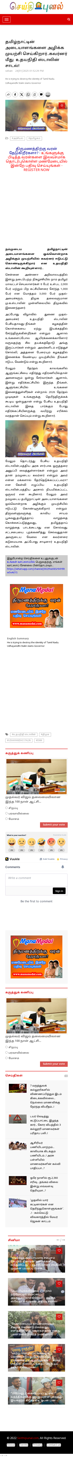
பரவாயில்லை (19, 813)
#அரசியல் (17, 138)
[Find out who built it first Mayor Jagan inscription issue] (18, 1202)
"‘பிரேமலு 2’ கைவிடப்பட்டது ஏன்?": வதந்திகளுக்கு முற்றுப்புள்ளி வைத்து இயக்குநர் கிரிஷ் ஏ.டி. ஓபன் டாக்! (36, 1397)
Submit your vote (54, 824)
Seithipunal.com (28, 1438)
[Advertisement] (36, 208)
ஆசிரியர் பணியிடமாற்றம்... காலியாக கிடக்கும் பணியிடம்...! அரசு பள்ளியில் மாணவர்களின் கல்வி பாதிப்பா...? (45, 1156)
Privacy (37, 1445)
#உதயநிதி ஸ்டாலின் (24, 734)
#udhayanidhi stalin (19, 740)
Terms (23, 1445)
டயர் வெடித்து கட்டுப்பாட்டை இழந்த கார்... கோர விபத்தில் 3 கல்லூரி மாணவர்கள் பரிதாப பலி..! (45, 1125)
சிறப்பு (13, 808)
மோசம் (14, 819)
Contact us (54, 1445)
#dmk (39, 740)
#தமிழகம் (34, 138)
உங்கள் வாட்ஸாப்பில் (21, 562)
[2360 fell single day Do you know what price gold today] (18, 1180)
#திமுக (45, 734)
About (11, 1445)
